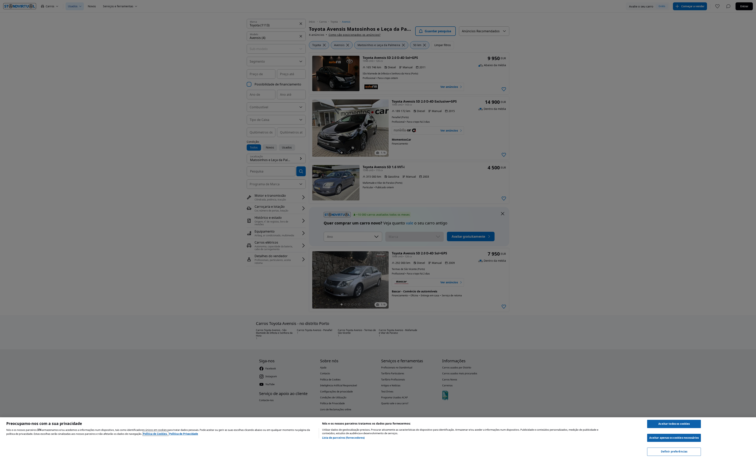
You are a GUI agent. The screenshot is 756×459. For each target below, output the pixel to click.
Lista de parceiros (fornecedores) (343, 438)
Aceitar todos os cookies (674, 424)
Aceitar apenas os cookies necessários (674, 438)
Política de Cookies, (155, 434)
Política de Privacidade (183, 434)
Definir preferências (674, 451)
